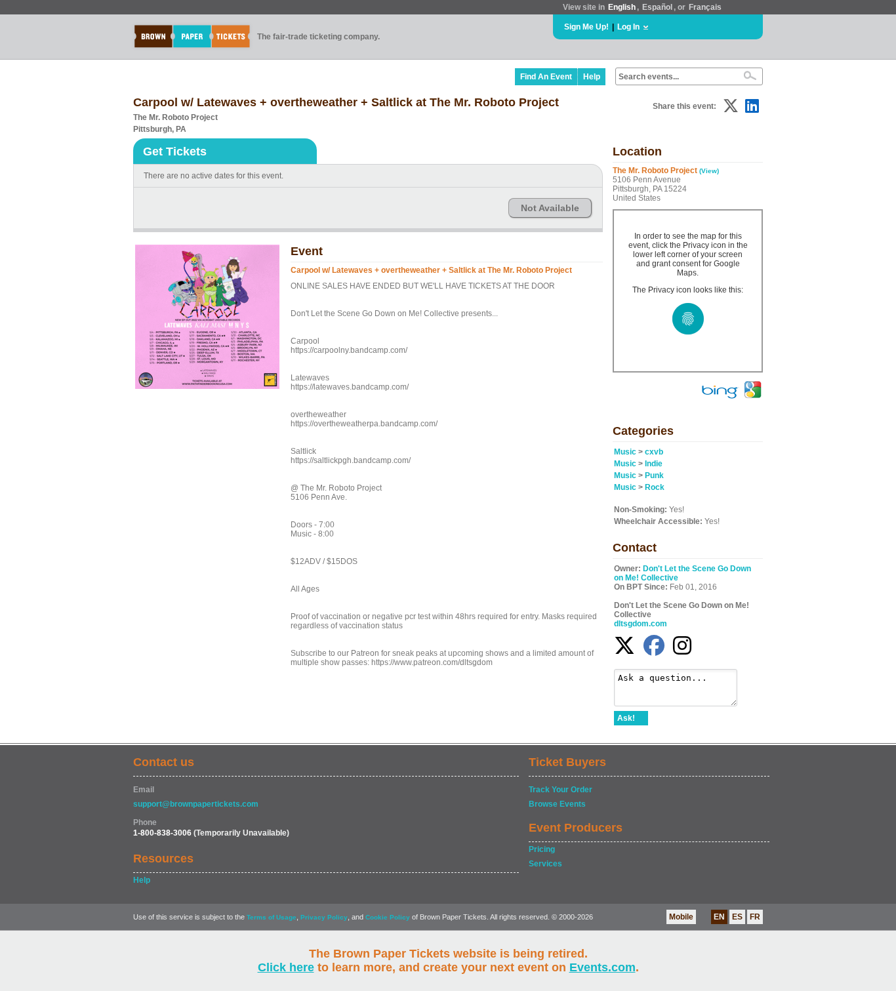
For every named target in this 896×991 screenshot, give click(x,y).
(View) (709, 170)
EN (719, 916)
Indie (653, 463)
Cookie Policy (387, 917)
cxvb (654, 451)
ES (737, 916)
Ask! (626, 718)
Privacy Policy (324, 917)
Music (625, 451)
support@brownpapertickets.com (195, 804)
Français (705, 7)
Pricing (542, 849)
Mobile (681, 916)
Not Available (550, 208)
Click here (286, 967)
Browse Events (557, 804)
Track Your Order (560, 789)
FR (755, 916)
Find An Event (546, 76)
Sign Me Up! (586, 26)
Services (545, 863)
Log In (628, 26)
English (622, 7)
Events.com (602, 967)
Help (591, 76)
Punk (654, 475)
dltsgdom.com (640, 623)
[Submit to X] (731, 106)
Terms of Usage (271, 917)
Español (657, 7)
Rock (654, 487)
